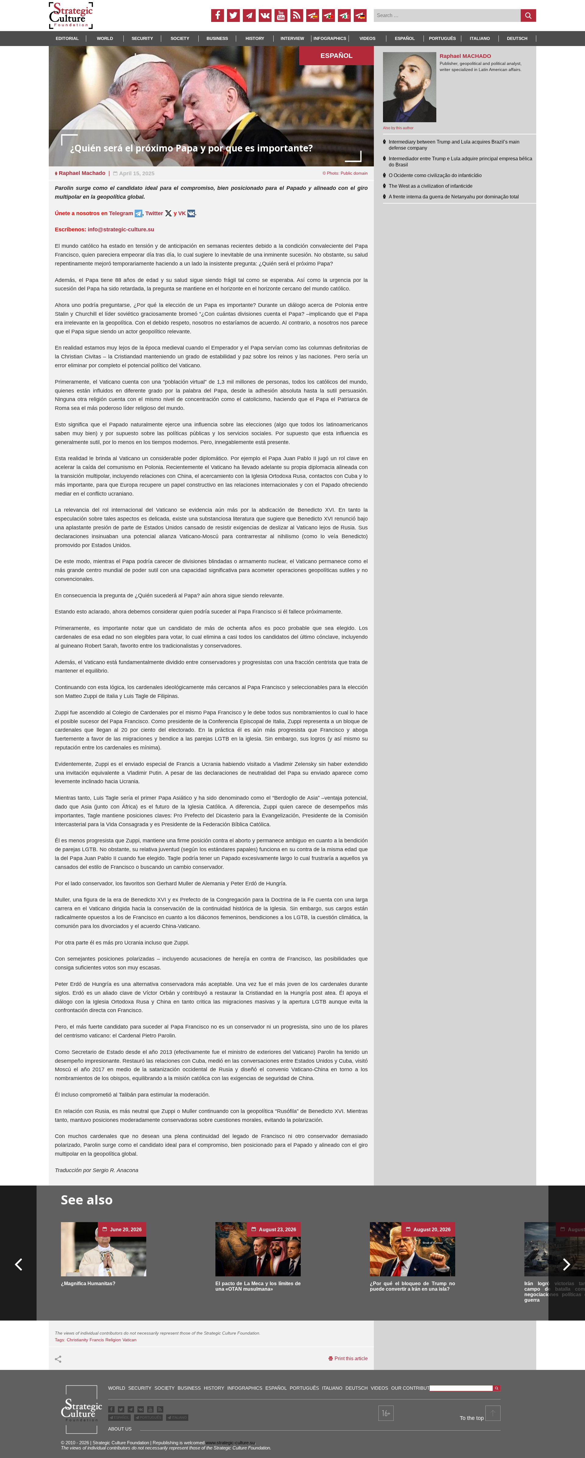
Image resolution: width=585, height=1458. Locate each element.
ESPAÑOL (121, 1417)
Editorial (67, 38)
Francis (97, 1339)
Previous (19, 1264)
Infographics (244, 1388)
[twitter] (233, 15)
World (105, 38)
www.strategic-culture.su (230, 1442)
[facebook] (217, 15)
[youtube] (281, 15)
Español (405, 38)
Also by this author (398, 128)
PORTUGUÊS (150, 1417)
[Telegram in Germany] (360, 15)
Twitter (154, 213)
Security (142, 38)
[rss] (296, 15)
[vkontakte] (265, 15)
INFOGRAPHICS (330, 38)
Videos (367, 38)
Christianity (77, 1339)
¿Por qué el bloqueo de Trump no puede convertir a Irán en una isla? (412, 1286)
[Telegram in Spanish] (312, 15)
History (255, 38)
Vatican (129, 1339)
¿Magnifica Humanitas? (88, 1283)
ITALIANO (179, 1417)
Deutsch (517, 38)
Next (566, 1264)
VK (182, 213)
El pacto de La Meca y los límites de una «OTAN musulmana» (258, 1286)
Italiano (480, 38)
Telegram (122, 213)
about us (120, 1429)
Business (217, 38)
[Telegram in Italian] (344, 15)
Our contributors (415, 1388)
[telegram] (249, 15)
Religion (113, 1339)
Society (180, 38)
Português (442, 38)
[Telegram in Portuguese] (328, 15)
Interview (292, 38)
